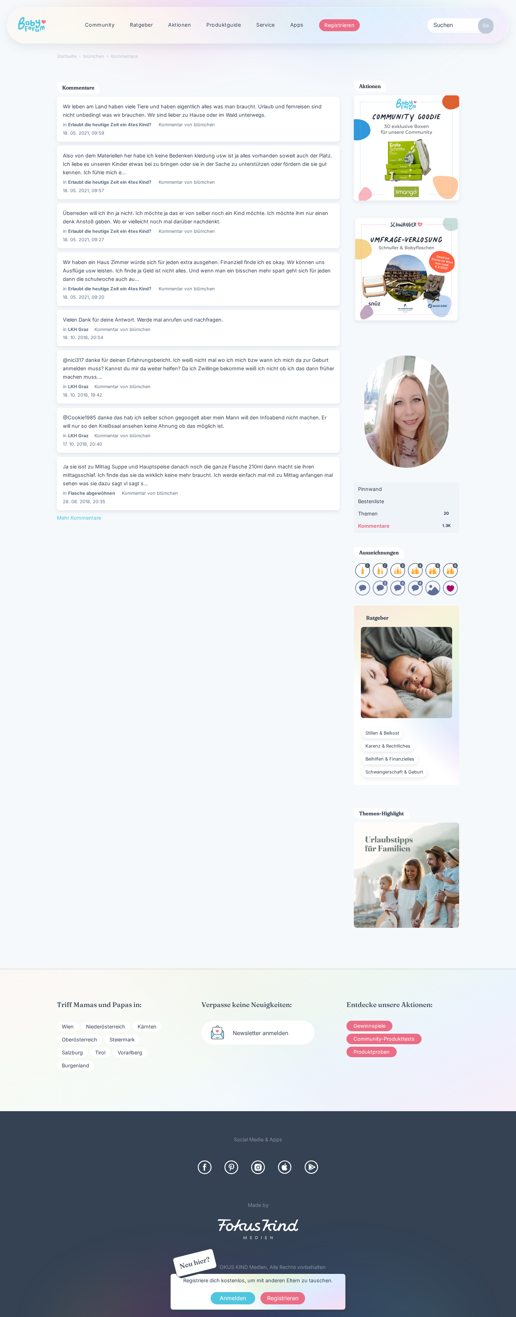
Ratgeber (141, 25)
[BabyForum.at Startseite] (32, 25)
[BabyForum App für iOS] (285, 1167)
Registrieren (339, 25)
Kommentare (404, 526)
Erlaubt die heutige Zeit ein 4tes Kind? (109, 124)
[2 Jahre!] (380, 576)
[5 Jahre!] (433, 576)
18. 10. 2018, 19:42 (82, 395)
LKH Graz (78, 329)
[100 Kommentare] (380, 593)
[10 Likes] (450, 593)
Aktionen (179, 25)
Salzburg (72, 1052)
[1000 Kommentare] (415, 593)
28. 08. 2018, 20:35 (84, 501)
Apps (297, 25)
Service (265, 25)
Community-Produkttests (384, 1039)
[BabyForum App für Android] (311, 1167)
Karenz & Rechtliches (387, 746)
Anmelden (233, 1298)
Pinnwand (370, 489)
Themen (403, 513)
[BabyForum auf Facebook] (205, 1167)
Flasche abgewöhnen (91, 493)
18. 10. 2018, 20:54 (83, 337)
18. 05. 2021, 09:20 (83, 297)
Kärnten (147, 1026)
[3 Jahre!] (397, 576)
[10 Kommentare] (362, 593)
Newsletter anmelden (260, 1032)
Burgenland (75, 1065)
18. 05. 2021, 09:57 (83, 190)
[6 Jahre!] (450, 576)
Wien (68, 1026)
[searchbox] (461, 24)
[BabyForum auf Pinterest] (231, 1167)
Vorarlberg (130, 1052)
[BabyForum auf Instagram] (258, 1167)
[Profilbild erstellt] (433, 593)
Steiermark (122, 1039)
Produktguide (223, 25)
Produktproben (371, 1052)
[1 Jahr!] (362, 576)
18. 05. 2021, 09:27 (83, 239)
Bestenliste (371, 501)
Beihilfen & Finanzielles (389, 759)
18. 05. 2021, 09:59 (83, 133)
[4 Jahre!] (415, 576)
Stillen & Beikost (382, 733)
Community (100, 25)
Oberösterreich (79, 1039)
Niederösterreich (105, 1026)
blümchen (204, 124)
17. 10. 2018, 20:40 (82, 444)
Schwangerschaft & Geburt (394, 772)
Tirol (100, 1052)
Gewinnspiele (369, 1026)
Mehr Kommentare (79, 518)
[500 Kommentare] (397, 593)
